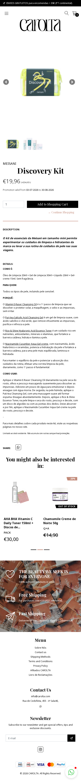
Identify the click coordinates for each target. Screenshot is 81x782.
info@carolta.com (40, 696)
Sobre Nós (40, 647)
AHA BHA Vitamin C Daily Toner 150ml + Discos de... (18, 523)
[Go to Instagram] (40, 749)
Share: (7, 448)
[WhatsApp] (40, 706)
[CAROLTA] (40, 25)
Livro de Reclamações (40, 674)
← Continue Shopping (61, 212)
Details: (8, 264)
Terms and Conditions (40, 661)
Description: (11, 229)
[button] (6, 82)
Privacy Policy (40, 665)
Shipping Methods (40, 656)
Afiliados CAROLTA (40, 670)
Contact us (40, 652)
